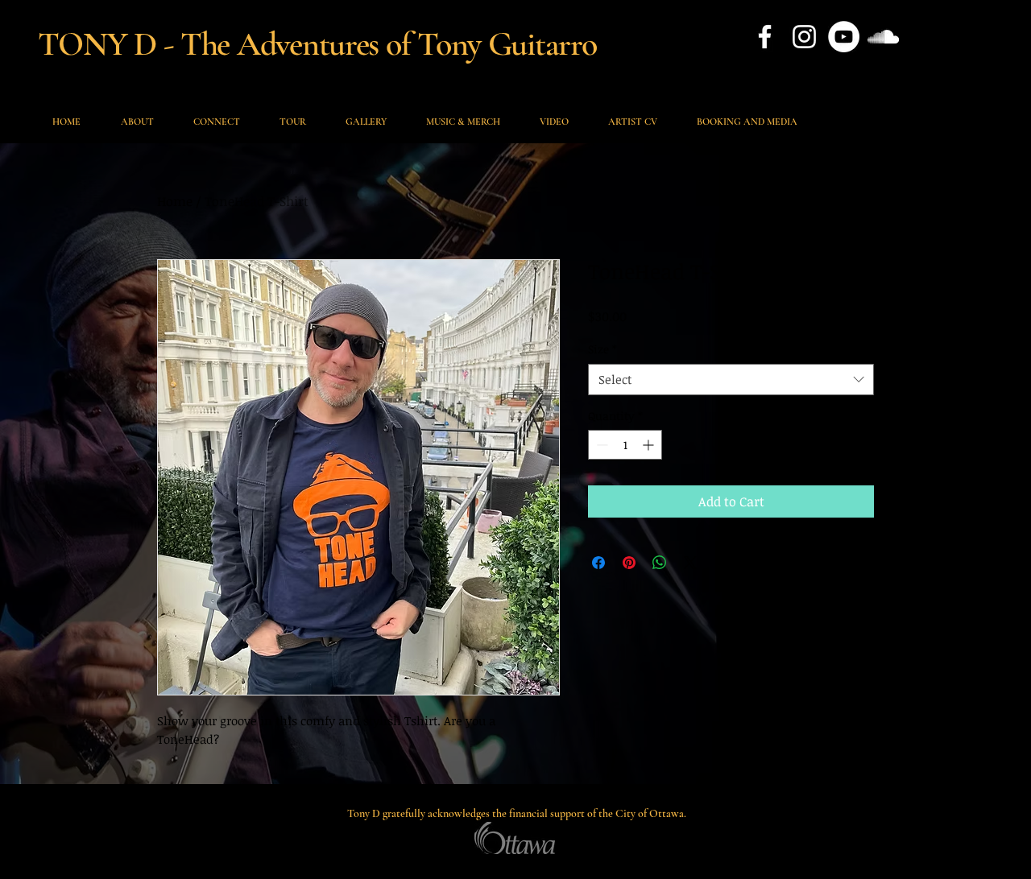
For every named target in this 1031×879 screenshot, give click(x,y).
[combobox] (731, 379)
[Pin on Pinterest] (629, 562)
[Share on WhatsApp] (659, 562)
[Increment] (650, 445)
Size (602, 349)
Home (175, 201)
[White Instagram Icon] (804, 36)
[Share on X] (690, 562)
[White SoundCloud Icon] (883, 36)
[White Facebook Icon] (764, 36)
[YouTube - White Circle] (843, 36)
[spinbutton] (625, 445)
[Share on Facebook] (598, 562)
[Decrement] (600, 445)
